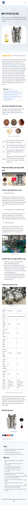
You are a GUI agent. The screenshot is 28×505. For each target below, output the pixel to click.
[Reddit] (10, 435)
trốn (10, 89)
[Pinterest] (8, 435)
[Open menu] (25, 3)
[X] (5, 435)
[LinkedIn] (12, 435)
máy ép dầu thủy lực (13, 65)
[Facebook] (3, 435)
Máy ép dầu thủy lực (7, 439)
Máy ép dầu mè (14, 431)
